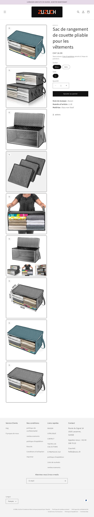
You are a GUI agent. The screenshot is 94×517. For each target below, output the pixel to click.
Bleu (57, 67)
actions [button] (57, 115)
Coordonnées (84, 511)
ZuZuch (20, 509)
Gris (66, 67)
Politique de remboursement (60, 509)
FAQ (7, 428)
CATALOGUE (51, 433)
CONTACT (50, 439)
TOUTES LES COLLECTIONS (52, 445)
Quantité (55, 81)
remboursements (33, 436)
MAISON (50, 428)
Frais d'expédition (68, 56)
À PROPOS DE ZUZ (54, 452)
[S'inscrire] (65, 481)
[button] (4, 11)
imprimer (30, 457)
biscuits (29, 446)
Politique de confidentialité (80, 509)
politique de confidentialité (32, 429)
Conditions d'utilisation (35, 452)
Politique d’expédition (71, 511)
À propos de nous (12, 433)
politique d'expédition (35, 441)
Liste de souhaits (53, 462)
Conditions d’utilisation (55, 511)
